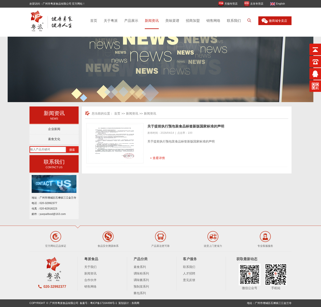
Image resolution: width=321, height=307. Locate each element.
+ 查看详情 (157, 158)
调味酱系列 (141, 280)
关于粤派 (111, 20)
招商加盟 (193, 20)
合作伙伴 (90, 280)
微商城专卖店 (278, 20)
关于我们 (90, 267)
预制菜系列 (141, 286)
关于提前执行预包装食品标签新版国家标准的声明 (185, 126)
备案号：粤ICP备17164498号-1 (98, 303)
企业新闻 (54, 129)
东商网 (135, 303)
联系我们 (234, 20)
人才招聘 (189, 273)
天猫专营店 (231, 3)
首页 (93, 20)
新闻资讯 (152, 20)
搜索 (72, 149)
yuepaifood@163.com (53, 214)
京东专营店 (256, 3)
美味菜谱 (172, 20)
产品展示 (131, 20)
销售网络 (213, 20)
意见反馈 (189, 280)
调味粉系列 (141, 273)
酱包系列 (140, 293)
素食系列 (140, 267)
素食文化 (54, 139)
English (280, 3)
